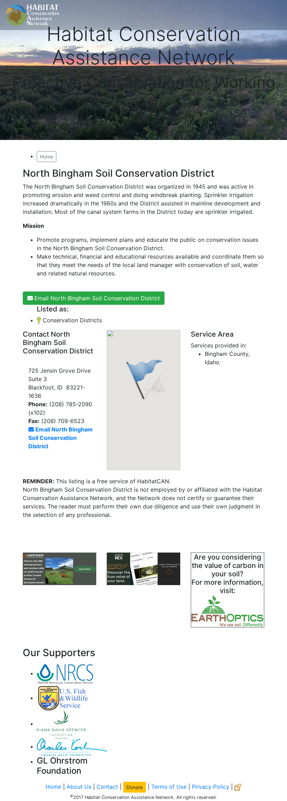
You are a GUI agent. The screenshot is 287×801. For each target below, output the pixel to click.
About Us (78, 786)
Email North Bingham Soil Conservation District (97, 298)
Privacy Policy (210, 786)
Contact (107, 786)
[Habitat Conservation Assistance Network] (32, 15)
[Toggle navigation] (271, 15)
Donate (134, 787)
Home (46, 157)
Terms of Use (169, 786)
